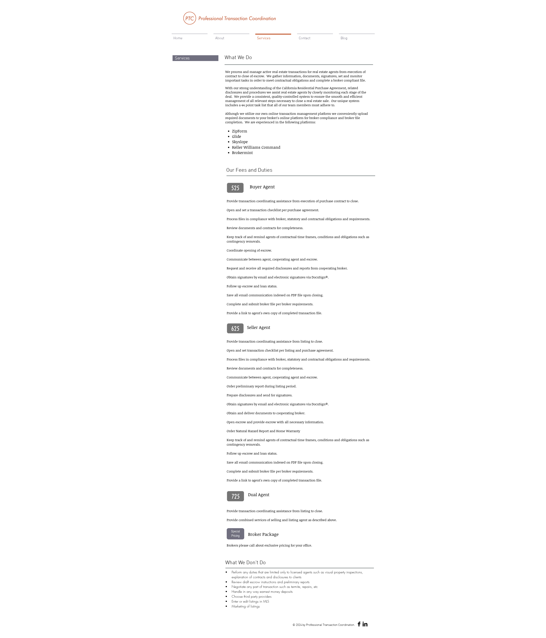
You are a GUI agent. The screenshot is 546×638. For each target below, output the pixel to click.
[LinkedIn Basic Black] (365, 624)
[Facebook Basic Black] (359, 624)
